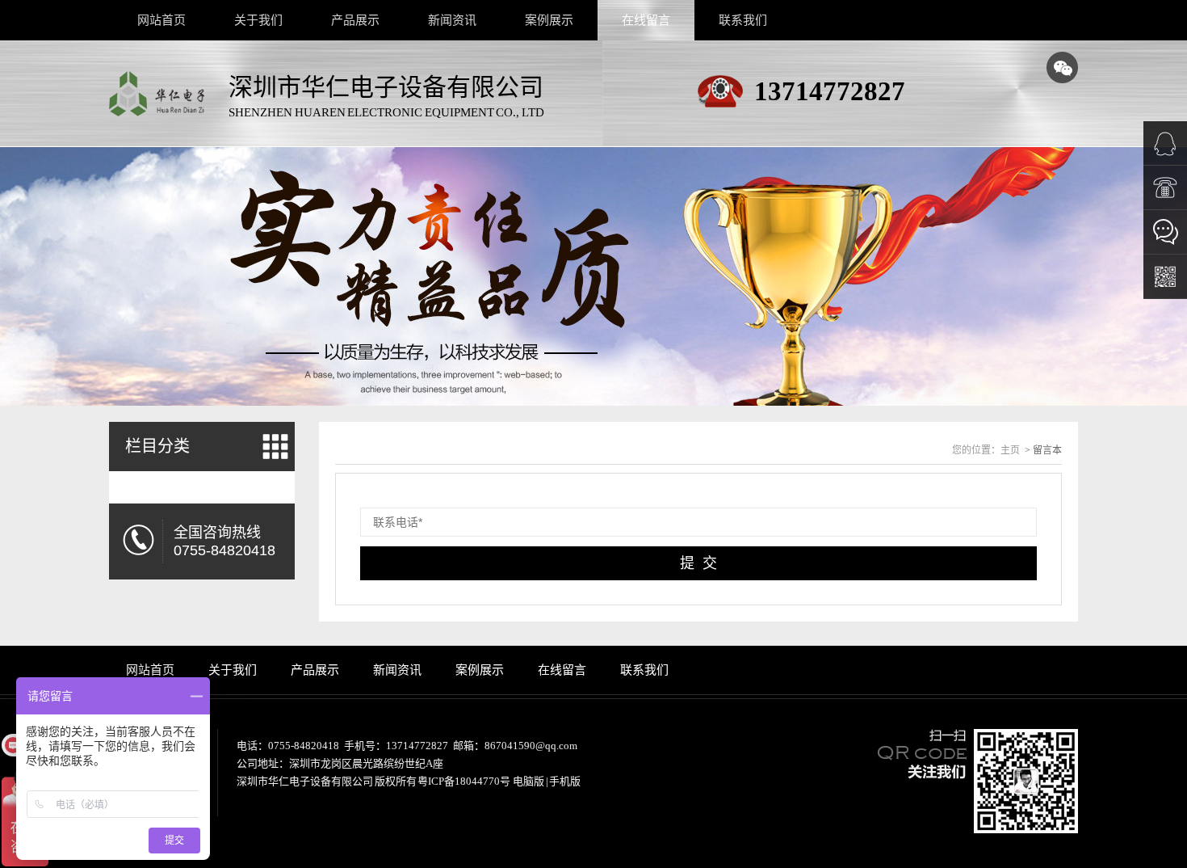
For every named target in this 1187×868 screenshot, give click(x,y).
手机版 (565, 781)
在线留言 (646, 20)
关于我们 (258, 20)
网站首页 (161, 20)
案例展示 (549, 20)
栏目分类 (157, 446)
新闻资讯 (452, 20)
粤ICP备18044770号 (463, 781)
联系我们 (743, 20)
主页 (1010, 450)
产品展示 (355, 20)
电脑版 (528, 781)
